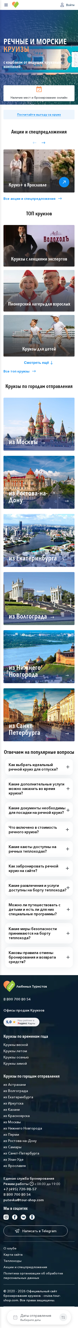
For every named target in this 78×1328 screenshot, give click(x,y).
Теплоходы (12, 1261)
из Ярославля (14, 1166)
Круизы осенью (16, 1057)
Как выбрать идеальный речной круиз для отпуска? (33, 766)
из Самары (12, 1147)
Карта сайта (13, 1254)
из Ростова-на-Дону (20, 1141)
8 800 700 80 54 (17, 999)
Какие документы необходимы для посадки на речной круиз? (37, 810)
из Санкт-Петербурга (21, 1153)
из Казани (11, 1109)
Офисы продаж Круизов (23, 1010)
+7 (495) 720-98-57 (20, 1189)
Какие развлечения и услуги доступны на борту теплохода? (38, 887)
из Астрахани (14, 1084)
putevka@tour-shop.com (23, 1200)
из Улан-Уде (13, 1159)
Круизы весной (15, 1045)
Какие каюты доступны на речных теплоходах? (32, 848)
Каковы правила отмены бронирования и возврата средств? (32, 957)
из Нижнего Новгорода (22, 1128)
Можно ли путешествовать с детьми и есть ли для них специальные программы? (34, 909)
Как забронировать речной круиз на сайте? (33, 868)
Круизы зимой (15, 1063)
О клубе (9, 1248)
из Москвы (12, 1122)
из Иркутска (13, 1103)
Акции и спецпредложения (25, 1267)
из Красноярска (16, 1116)
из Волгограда (15, 1091)
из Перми (11, 1134)
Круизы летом (15, 1051)
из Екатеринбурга (18, 1097)
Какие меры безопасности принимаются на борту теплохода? (33, 933)
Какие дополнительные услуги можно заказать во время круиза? (36, 788)
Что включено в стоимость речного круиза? (33, 829)
